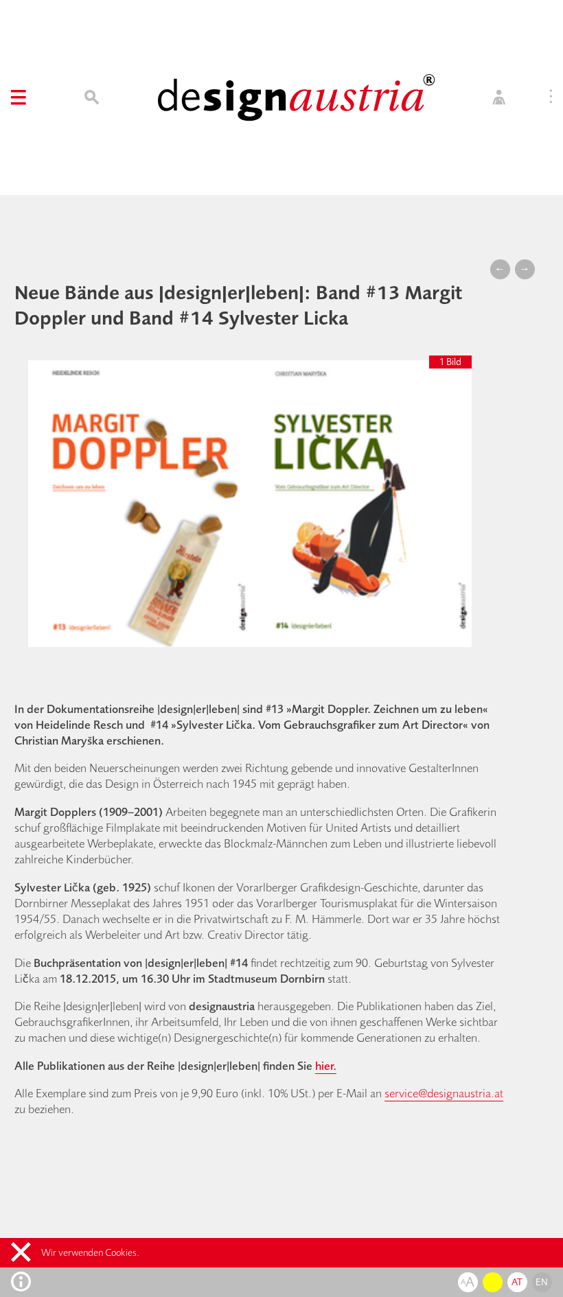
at (517, 1282)
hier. (325, 1065)
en (542, 1282)
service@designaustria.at (443, 1093)
